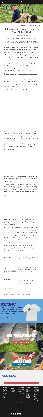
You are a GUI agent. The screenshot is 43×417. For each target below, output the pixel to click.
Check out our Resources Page (21, 342)
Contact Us (4, 396)
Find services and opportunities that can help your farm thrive (18, 294)
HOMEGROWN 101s (28, 393)
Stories (28, 387)
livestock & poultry (28, 283)
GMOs (35, 392)
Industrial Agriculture (36, 394)
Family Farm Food (36, 390)
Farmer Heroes (7, 27)
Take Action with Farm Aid (20, 395)
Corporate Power (36, 389)
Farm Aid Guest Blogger (22, 35)
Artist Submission (5, 397)
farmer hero (22, 280)
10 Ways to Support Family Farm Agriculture (21, 402)
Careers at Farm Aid (5, 395)
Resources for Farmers (20, 399)
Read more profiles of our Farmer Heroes (32, 25)
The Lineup (12, 392)
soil (28, 280)
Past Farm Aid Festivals (13, 404)
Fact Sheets (28, 391)
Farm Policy (36, 391)
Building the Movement (20, 392)
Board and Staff (5, 391)
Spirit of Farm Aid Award (13, 409)
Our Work (21, 387)
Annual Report (5, 390)
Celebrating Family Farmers (21, 397)
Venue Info (12, 393)
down (21, 20)
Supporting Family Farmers (21, 390)
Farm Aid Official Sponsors (13, 407)
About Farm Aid (5, 389)
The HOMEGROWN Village (13, 399)
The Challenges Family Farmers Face (36, 400)
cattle (20, 283)
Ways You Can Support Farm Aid (5, 393)
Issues (36, 387)
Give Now (6, 317)
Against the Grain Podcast (29, 395)
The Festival (13, 388)
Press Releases (5, 398)
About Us (5, 387)
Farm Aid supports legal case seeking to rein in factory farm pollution (10, 271)
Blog (27, 389)
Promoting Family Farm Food (21, 393)
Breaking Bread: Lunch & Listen (28, 397)
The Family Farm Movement (36, 396)
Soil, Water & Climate (36, 398)
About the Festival (13, 390)
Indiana (32, 280)
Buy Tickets (12, 391)
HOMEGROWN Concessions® (13, 401)
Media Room (12, 402)
